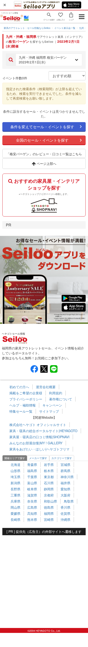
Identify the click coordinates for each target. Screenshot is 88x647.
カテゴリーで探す (61, 458)
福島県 (32, 470)
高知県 (32, 513)
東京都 (49, 476)
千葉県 (32, 476)
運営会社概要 (46, 386)
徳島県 (49, 507)
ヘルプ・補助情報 (22, 405)
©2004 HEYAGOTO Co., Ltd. (44, 630)
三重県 (15, 495)
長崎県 (15, 519)
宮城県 (65, 464)
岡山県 (15, 507)
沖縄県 (65, 519)
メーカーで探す (38, 458)
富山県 (32, 482)
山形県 (15, 470)
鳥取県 (69, 501)
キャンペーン (52, 405)
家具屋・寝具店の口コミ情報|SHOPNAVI (39, 436)
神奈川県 (67, 476)
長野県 (15, 489)
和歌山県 (50, 501)
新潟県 (15, 482)
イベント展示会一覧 (64, 28)
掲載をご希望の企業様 (25, 393)
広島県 (32, 507)
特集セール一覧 (20, 411)
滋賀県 (32, 495)
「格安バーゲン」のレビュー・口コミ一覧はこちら (44, 153)
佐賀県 (65, 513)
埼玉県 (15, 476)
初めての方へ (19, 386)
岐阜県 (32, 489)
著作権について (60, 399)
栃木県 (49, 470)
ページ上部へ (46, 163)
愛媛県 (15, 513)
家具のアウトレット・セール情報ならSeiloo (27, 28)
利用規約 (55, 393)
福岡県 (49, 513)
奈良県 (32, 501)
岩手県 (49, 464)
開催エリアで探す (14, 458)
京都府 (49, 495)
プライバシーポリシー (25, 399)
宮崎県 (49, 519)
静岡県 (49, 489)
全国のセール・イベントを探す (42, 140)
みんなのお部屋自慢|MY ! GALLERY (35, 443)
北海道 (15, 464)
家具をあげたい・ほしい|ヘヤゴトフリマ (39, 449)
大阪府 (65, 495)
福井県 (65, 482)
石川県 (49, 482)
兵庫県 (15, 501)
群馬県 (65, 470)
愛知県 (65, 489)
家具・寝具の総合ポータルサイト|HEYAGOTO (43, 430)
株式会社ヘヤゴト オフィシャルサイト (37, 424)
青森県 (32, 464)
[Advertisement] (44, 579)
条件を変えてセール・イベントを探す (42, 126)
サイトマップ (49, 411)
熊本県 (32, 519)
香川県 (65, 507)
